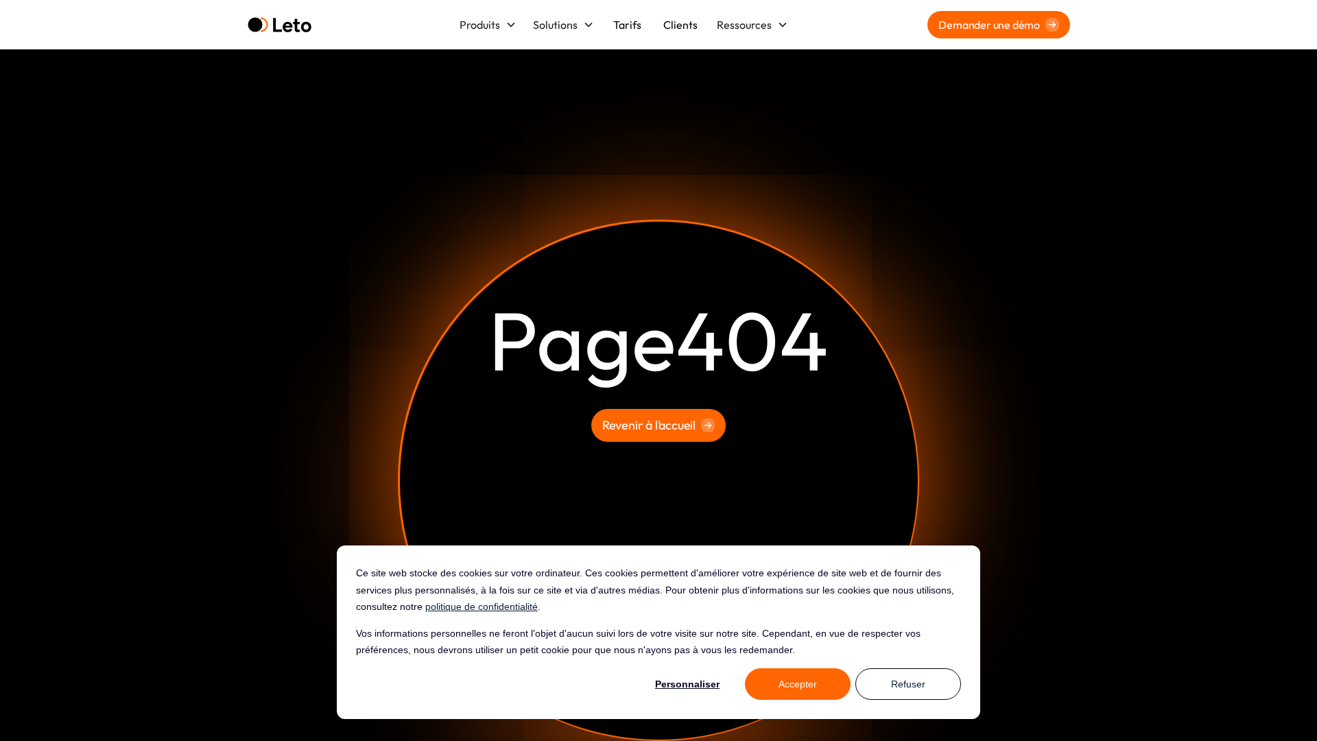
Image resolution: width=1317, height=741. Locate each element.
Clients (680, 25)
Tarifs (627, 25)
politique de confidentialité (481, 606)
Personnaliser (687, 684)
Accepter (798, 684)
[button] (488, 24)
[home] (279, 25)
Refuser (908, 684)
